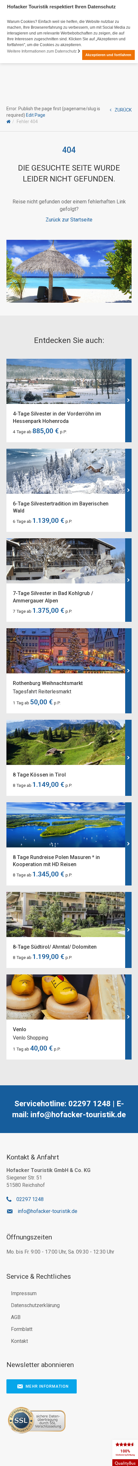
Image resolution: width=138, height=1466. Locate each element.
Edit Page (35, 115)
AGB (16, 1317)
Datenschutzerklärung (35, 1305)
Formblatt (21, 1329)
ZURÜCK (123, 109)
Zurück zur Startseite (69, 220)
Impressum (24, 1293)
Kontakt (19, 1341)
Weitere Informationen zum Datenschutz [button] (42, 51)
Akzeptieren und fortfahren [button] (108, 55)
